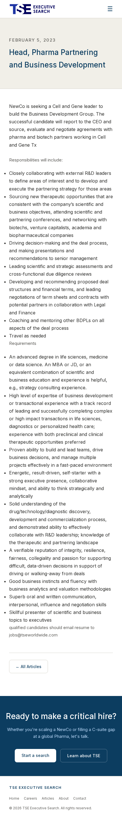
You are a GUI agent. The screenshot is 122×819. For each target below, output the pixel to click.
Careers (30, 798)
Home (14, 798)
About (64, 798)
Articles (48, 798)
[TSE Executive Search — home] (32, 9)
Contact (79, 798)
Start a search (35, 755)
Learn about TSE (83, 755)
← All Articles (28, 666)
